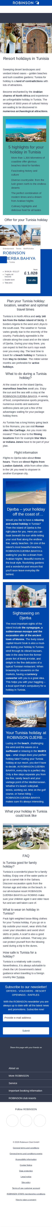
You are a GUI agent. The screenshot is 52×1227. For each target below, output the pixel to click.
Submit (26, 1031)
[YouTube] (26, 1121)
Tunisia (20, 977)
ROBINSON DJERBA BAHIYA (20, 396)
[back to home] (26, 3)
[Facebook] (40, 1121)
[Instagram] (12, 1121)
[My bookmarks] (21, 9)
